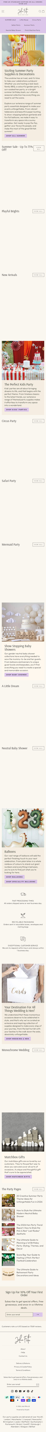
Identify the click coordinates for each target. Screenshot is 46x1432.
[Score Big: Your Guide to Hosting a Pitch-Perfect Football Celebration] (8, 1259)
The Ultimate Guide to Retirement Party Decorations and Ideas (28, 1272)
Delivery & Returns (23, 1363)
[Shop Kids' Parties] (23, 397)
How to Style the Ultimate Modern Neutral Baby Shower (29, 1213)
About (23, 1349)
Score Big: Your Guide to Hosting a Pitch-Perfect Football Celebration (28, 1257)
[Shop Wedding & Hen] (23, 1023)
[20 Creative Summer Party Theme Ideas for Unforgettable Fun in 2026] (8, 1200)
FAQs (23, 1352)
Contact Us (23, 1356)
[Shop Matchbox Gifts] (23, 1167)
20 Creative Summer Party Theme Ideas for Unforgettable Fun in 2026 (30, 1199)
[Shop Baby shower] (23, 661)
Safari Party (16, 25)
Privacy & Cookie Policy (23, 1367)
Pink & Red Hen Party (32, 30)
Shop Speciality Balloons (20, 881)
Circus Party (36, 20)
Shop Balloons (14, 877)
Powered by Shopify (23, 1409)
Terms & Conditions (23, 1370)
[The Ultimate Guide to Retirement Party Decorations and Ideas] (8, 1274)
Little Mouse (24, 20)
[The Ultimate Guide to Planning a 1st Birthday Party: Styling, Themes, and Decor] (8, 1244)
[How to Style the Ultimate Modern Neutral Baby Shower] (8, 1215)
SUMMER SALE (10, 20)
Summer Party (29, 25)
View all (38, 148)
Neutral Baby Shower (13, 30)
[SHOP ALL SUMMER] (23, 103)
